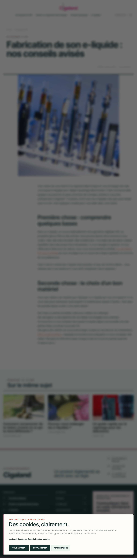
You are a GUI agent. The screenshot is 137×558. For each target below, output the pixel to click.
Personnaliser (61, 548)
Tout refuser (18, 548)
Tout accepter (40, 548)
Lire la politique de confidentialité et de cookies (29, 539)
